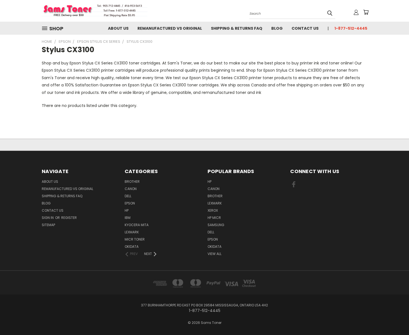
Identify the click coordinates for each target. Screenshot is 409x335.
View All (214, 253)
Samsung (216, 224)
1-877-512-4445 (350, 28)
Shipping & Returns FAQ (236, 28)
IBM (127, 217)
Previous (394, 317)
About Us (118, 28)
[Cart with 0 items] (366, 12)
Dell (128, 196)
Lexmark (132, 232)
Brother (132, 181)
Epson (130, 203)
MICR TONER (135, 239)
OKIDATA (132, 246)
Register (69, 217)
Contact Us (305, 28)
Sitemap (48, 224)
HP (127, 210)
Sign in (48, 217)
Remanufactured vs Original (169, 28)
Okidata (214, 246)
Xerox (213, 210)
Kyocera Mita (137, 224)
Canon (131, 188)
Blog (277, 28)
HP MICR (214, 217)
